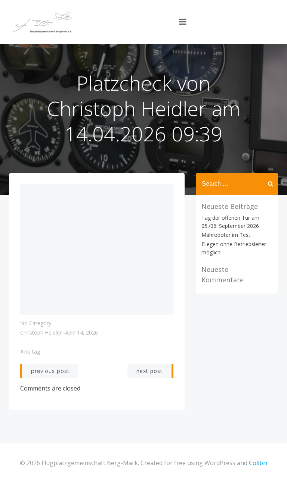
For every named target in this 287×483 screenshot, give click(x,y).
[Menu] (182, 22)
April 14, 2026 (81, 332)
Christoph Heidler (41, 332)
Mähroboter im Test (225, 234)
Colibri (258, 463)
